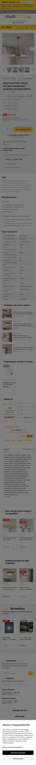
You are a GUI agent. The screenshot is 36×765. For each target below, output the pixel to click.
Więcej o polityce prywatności (12, 747)
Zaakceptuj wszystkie (18, 753)
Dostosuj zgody (18, 759)
